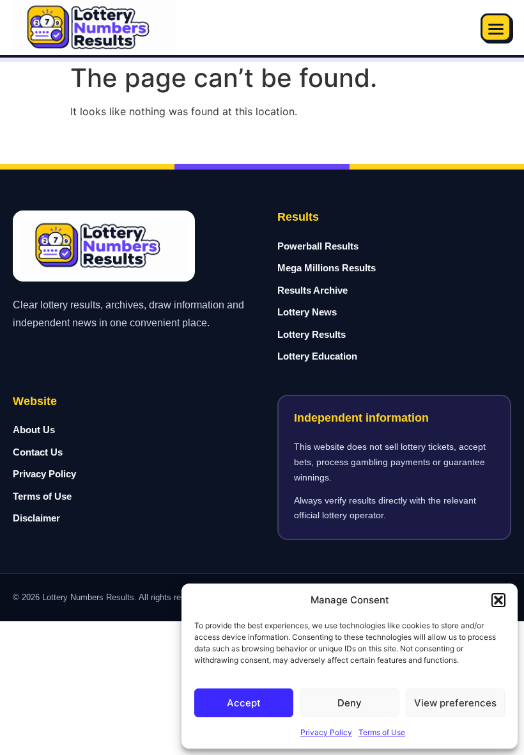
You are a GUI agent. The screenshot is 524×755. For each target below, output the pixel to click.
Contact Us (38, 452)
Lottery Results (311, 334)
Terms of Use (381, 732)
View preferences (455, 703)
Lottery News (307, 311)
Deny (349, 703)
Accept (244, 703)
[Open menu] (496, 27)
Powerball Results (317, 246)
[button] (498, 600)
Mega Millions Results (326, 267)
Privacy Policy (326, 732)
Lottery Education (317, 356)
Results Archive (312, 290)
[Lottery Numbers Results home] (94, 28)
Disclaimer (36, 518)
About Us (34, 429)
